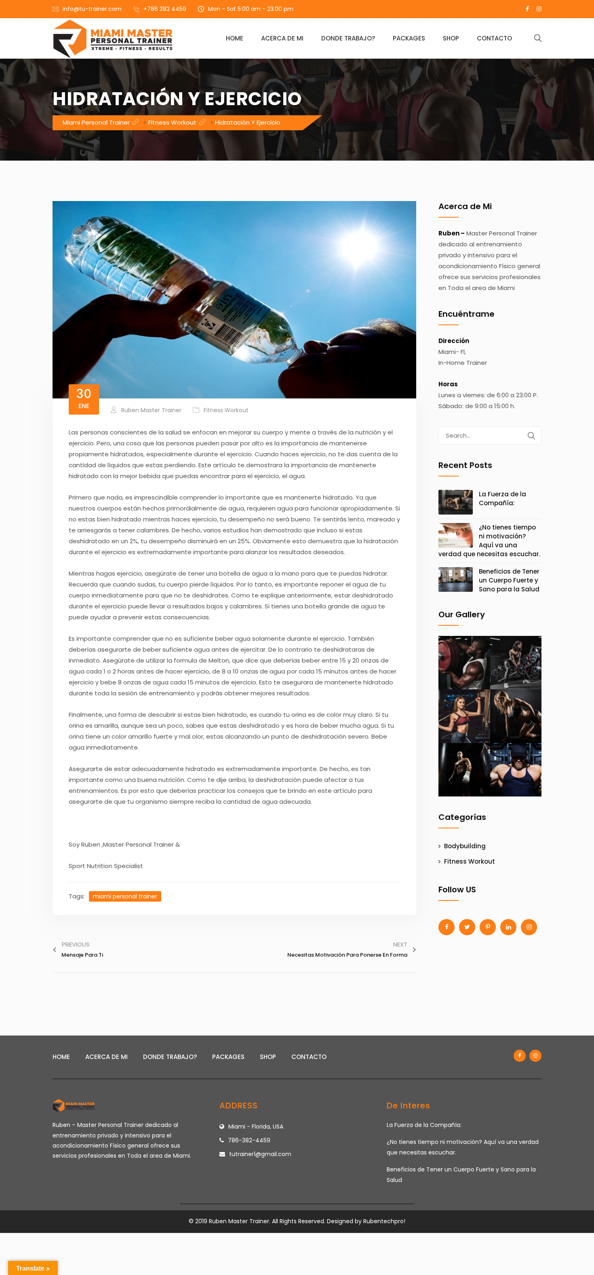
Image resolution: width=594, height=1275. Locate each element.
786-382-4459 (249, 1140)
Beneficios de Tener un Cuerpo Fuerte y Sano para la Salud (509, 580)
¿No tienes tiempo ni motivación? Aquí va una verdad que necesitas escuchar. (489, 540)
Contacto (494, 38)
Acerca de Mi (282, 38)
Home (234, 38)
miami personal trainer (125, 896)
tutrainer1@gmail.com (260, 1154)
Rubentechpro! (384, 1221)
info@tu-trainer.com (92, 9)
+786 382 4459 (164, 9)
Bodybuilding (465, 846)
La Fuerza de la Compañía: (502, 498)
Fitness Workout (226, 410)
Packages (409, 38)
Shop (451, 38)
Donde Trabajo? (348, 38)
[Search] (531, 435)
